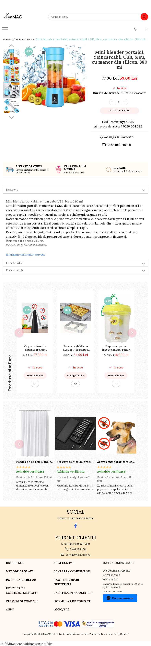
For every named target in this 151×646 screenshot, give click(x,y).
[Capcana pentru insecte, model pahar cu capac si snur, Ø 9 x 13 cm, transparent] (116, 318)
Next (11, 117)
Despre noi (15, 563)
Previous (11, 46)
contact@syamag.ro (77, 554)
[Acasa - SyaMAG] (22, 17)
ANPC (10, 609)
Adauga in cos (119, 110)
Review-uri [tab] (14, 270)
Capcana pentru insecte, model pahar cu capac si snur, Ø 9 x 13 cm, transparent (116, 348)
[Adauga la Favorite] (35, 384)
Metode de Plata (20, 571)
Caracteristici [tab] (14, 263)
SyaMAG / (9, 39)
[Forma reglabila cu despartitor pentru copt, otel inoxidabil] (75, 318)
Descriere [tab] (12, 189)
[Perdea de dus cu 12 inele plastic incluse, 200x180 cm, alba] (35, 433)
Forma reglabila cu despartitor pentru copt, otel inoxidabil (75, 348)
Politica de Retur (21, 580)
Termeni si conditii (22, 601)
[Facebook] (75, 525)
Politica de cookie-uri (73, 593)
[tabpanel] (53, 76)
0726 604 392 (77, 549)
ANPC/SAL (62, 609)
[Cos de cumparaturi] (146, 29)
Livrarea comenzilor (72, 571)
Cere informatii (118, 145)
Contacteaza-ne (122, 598)
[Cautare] (144, 16)
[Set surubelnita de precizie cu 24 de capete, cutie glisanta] (75, 433)
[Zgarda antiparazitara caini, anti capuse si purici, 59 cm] (116, 433)
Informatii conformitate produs (25, 254)
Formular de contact (72, 601)
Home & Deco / (25, 39)
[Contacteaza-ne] (136, 29)
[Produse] (5, 30)
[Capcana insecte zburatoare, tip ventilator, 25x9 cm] (35, 318)
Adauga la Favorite (118, 137)
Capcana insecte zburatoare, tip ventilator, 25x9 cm (35, 348)
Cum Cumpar (64, 563)
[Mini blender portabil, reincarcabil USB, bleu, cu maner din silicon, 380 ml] (53, 76)
